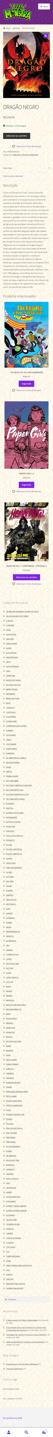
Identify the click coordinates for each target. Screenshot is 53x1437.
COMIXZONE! (11, 721)
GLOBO (9, 872)
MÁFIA (8, 986)
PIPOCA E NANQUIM (30, 155)
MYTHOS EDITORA (13, 1041)
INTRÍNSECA (11, 941)
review (17, 1389)
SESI (8, 1183)
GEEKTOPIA (11, 863)
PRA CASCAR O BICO (14, 1128)
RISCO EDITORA (12, 1160)
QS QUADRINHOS (13, 1146)
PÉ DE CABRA (11, 1096)
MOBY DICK (10, 1027)
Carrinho (40, 1430)
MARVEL (9, 995)
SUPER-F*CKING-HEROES (16, 1206)
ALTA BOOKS (11, 653)
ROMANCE (10, 1165)
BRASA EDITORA (12, 698)
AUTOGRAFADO (12, 666)
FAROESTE (10, 840)
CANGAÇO (10, 707)
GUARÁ (9, 886)
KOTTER (9, 968)
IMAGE (8, 927)
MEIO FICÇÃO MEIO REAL (16, 1005)
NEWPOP (9, 1050)
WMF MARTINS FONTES (15, 1283)
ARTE (8, 662)
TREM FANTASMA (13, 1256)
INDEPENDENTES (13, 931)
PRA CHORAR (11, 1133)
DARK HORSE (11, 748)
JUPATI (9, 959)
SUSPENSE (10, 1215)
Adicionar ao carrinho (16, 135)
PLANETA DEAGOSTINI (15, 1114)
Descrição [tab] (7, 168)
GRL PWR (9, 881)
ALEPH (8, 648)
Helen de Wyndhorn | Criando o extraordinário (25, 1342)
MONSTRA (10, 1032)
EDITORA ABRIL (12, 781)
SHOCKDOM (11, 1188)
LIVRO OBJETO (12, 977)
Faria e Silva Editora (14, 835)
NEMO (8, 1046)
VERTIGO (10, 1279)
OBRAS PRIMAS (12, 1064)
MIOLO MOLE (11, 1018)
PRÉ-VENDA (10, 1137)
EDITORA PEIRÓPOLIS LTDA (17, 794)
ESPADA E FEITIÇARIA (15, 813)
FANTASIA (16, 28)
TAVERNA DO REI (13, 1224)
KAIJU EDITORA (12, 963)
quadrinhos (10, 1389)
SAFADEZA (10, 1169)
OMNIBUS (10, 1073)
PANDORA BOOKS (13, 1082)
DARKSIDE (10, 753)
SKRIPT (9, 1192)
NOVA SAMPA (11, 1060)
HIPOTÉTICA (11, 899)
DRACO (9, 771)
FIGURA (9, 858)
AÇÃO (8, 630)
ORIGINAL (10, 1078)
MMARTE (9, 1023)
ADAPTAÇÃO (11, 634)
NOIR (8, 1055)
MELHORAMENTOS (13, 1009)
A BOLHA (9, 620)
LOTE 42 (9, 982)
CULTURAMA (11, 744)
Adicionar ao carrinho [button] (26, 577)
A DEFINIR (10, 625)
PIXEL (8, 1110)
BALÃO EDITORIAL (13, 680)
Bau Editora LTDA (13, 685)
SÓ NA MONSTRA (13, 1197)
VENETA (9, 1274)
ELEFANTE (10, 803)
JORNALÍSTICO (12, 954)
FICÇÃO (9, 845)
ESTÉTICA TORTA (13, 822)
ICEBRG (9, 922)
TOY (8, 1251)
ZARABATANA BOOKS (14, 1288)
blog (4, 1389)
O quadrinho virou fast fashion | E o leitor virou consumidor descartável (26, 1328)
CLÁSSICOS (10, 712)
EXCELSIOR (10, 826)
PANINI (9, 1087)
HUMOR (9, 913)
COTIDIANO (11, 735)
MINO (8, 1014)
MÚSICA (9, 1037)
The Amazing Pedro (14, 1369)
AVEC (8, 671)
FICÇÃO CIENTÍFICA (14, 849)
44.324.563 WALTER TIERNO (17, 616)
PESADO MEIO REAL (14, 1101)
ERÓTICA (9, 808)
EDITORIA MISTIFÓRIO (15, 799)
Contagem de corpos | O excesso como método (26, 1334)
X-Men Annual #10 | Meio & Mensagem (22, 1320)
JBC (7, 945)
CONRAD (9, 730)
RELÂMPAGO (11, 1155)
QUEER (9, 1151)
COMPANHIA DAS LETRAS (16, 726)
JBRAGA (9, 950)
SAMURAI (10, 1174)
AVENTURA (10, 675)
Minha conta (9, 1432)
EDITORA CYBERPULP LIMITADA (19, 785)
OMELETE (10, 1069)
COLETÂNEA (11, 716)
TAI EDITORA (11, 1220)
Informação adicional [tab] (13, 176)
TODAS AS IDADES (13, 1238)
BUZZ (8, 703)
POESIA (9, 1119)
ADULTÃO (10, 639)
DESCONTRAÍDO (13, 762)
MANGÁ (9, 991)
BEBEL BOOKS (12, 689)
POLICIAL (10, 1123)
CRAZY (8, 739)
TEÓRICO (10, 1229)
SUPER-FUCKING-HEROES (16, 1210)
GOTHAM (10, 877)
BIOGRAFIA (10, 694)
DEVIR (8, 767)
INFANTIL (10, 936)
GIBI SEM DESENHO (14, 867)
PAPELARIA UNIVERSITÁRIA (17, 1091)
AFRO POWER (11, 643)
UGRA (8, 1261)
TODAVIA (10, 1242)
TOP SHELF (10, 1247)
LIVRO (8, 973)
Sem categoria (12, 1178)
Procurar (26, 1432)
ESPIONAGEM (11, 817)
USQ (8, 1270)
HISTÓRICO (11, 904)
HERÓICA (9, 895)
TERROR (9, 1233)
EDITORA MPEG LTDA (14, 790)
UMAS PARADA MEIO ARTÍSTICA (19, 1265)
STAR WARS (11, 1201)
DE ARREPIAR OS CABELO (16, 758)
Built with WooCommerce (15, 1421)
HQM (8, 909)
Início (8, 28)
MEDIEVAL (10, 1000)
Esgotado (26, 383)
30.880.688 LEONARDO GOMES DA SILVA (22, 611)
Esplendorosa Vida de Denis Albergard (22, 1364)
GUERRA (9, 890)
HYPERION (10, 918)
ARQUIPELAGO (12, 657)
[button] (46, 36)
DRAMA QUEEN (12, 776)
